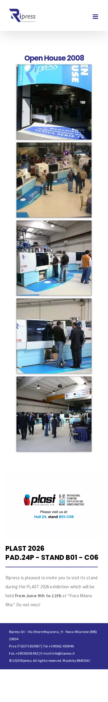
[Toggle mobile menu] (96, 17)
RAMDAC (83, 660)
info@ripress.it (63, 653)
